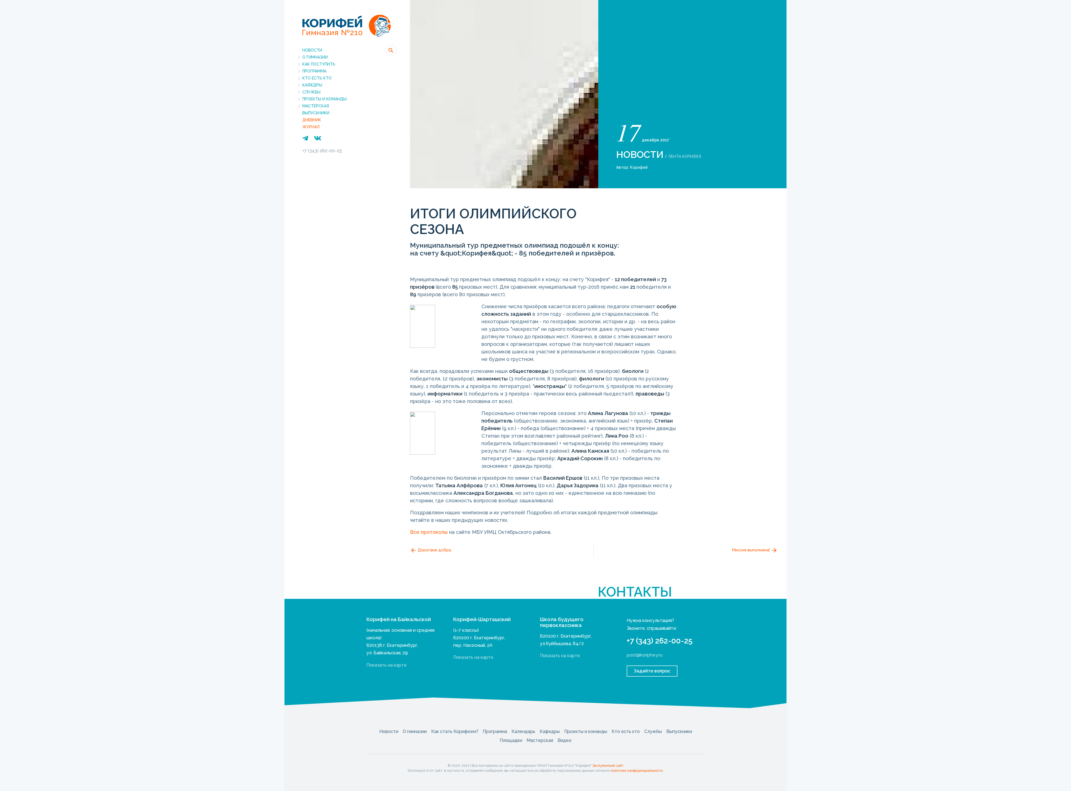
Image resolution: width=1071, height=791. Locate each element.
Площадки (511, 740)
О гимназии (315, 57)
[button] (391, 50)
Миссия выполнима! (751, 550)
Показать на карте (386, 665)
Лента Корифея (684, 156)
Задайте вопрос (652, 671)
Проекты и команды (324, 99)
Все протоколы (429, 532)
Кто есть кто (317, 78)
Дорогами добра (434, 550)
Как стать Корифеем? (454, 731)
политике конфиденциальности (637, 771)
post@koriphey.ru (644, 655)
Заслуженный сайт (608, 766)
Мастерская (315, 106)
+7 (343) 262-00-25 (322, 150)
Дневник (311, 120)
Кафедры (312, 85)
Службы (311, 92)
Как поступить (318, 64)
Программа (314, 71)
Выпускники (315, 113)
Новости (312, 50)
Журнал (311, 127)
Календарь (523, 731)
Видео (564, 740)
